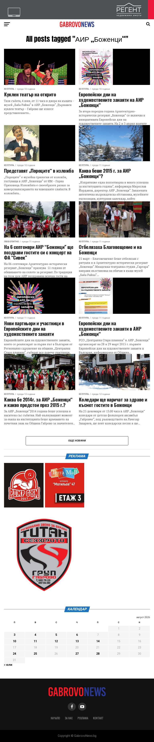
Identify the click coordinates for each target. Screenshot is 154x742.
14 (97, 641)
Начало (55, 718)
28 (97, 653)
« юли (8, 665)
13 (77, 641)
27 (77, 653)
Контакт (98, 718)
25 (35, 653)
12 (56, 641)
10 (14, 641)
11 (35, 641)
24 (14, 653)
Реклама (83, 718)
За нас (69, 718)
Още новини (77, 440)
